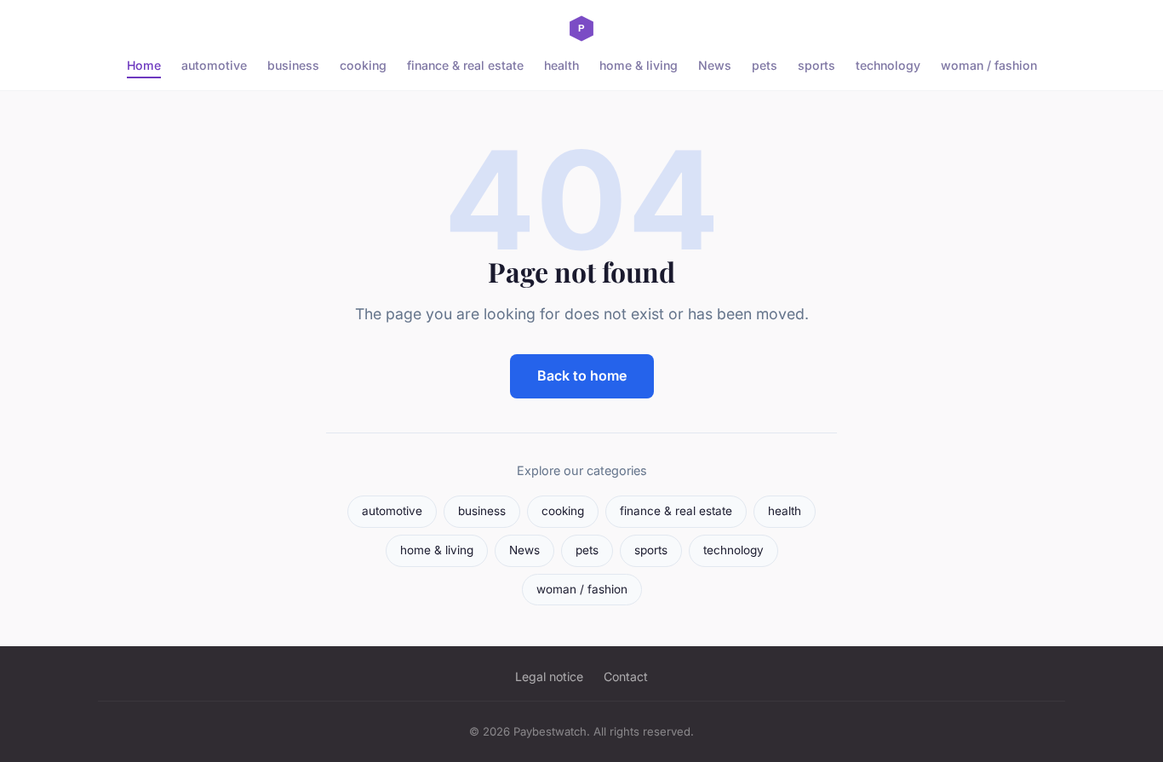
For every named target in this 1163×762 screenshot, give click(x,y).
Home (144, 65)
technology (888, 65)
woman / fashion (989, 65)
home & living (638, 65)
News (714, 65)
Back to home (582, 375)
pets (764, 65)
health (561, 65)
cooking (363, 65)
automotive (214, 65)
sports (816, 65)
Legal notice (549, 676)
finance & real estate (465, 65)
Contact (626, 676)
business (293, 65)
